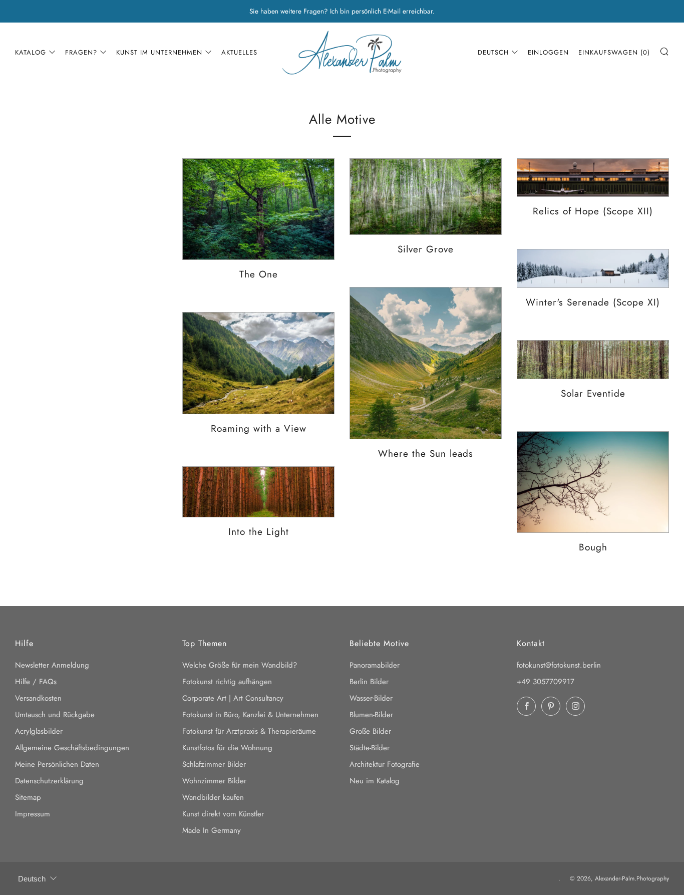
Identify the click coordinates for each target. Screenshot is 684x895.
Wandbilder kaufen (213, 797)
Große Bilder (370, 731)
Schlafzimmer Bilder (214, 764)
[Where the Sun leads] (426, 363)
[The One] (258, 209)
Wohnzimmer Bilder (214, 780)
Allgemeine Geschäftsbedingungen (72, 747)
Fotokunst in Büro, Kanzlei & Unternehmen (250, 714)
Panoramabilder (375, 665)
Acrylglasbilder (39, 731)
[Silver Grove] (426, 196)
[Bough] (593, 482)
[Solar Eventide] (593, 359)
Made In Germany (211, 830)
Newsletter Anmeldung (52, 665)
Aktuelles (239, 52)
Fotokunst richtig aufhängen (227, 681)
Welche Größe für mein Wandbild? (239, 665)
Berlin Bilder (369, 681)
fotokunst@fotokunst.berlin (559, 665)
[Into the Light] (258, 492)
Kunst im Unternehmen (159, 52)
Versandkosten (38, 698)
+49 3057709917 (545, 681)
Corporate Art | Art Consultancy (232, 698)
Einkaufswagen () (614, 52)
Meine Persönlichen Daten (57, 764)
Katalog (30, 52)
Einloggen (548, 52)
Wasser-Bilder (371, 698)
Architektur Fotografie (385, 764)
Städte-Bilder (370, 747)
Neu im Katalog (375, 780)
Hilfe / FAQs (36, 681)
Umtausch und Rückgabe (55, 714)
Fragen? (81, 52)
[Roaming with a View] (258, 363)
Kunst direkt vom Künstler (223, 813)
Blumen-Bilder (371, 714)
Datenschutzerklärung (49, 780)
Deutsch (493, 52)
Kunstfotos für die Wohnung (227, 747)
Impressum (32, 813)
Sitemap (28, 797)
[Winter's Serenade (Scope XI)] (593, 268)
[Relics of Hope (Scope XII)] (593, 177)
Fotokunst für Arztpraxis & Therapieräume (249, 731)
